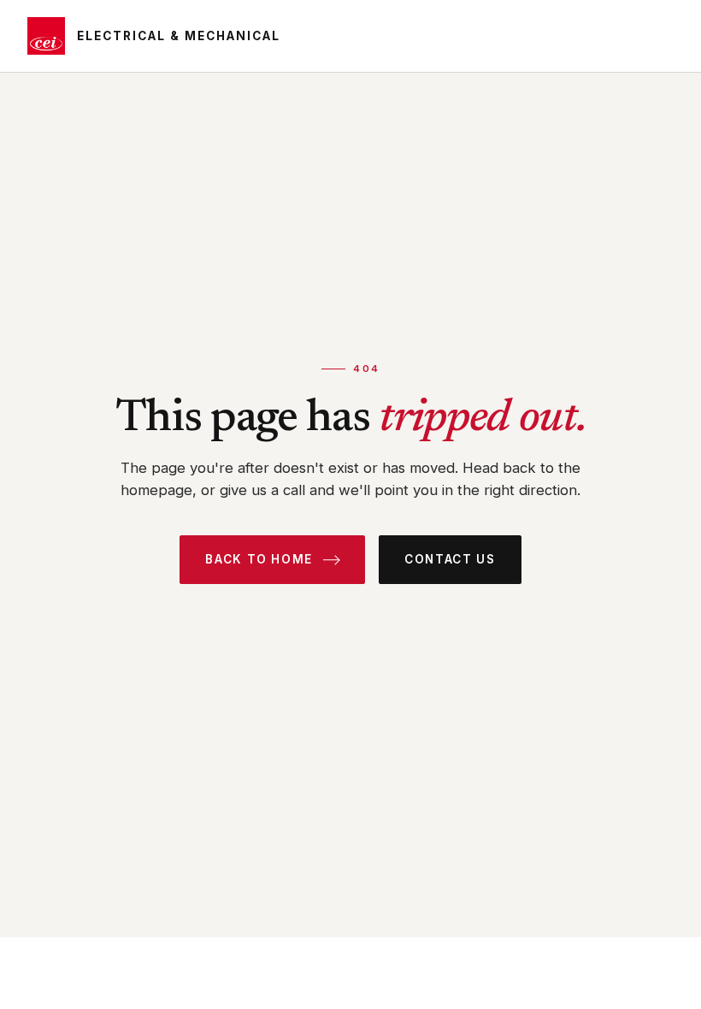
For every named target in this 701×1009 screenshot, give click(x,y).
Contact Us (449, 559)
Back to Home (259, 559)
